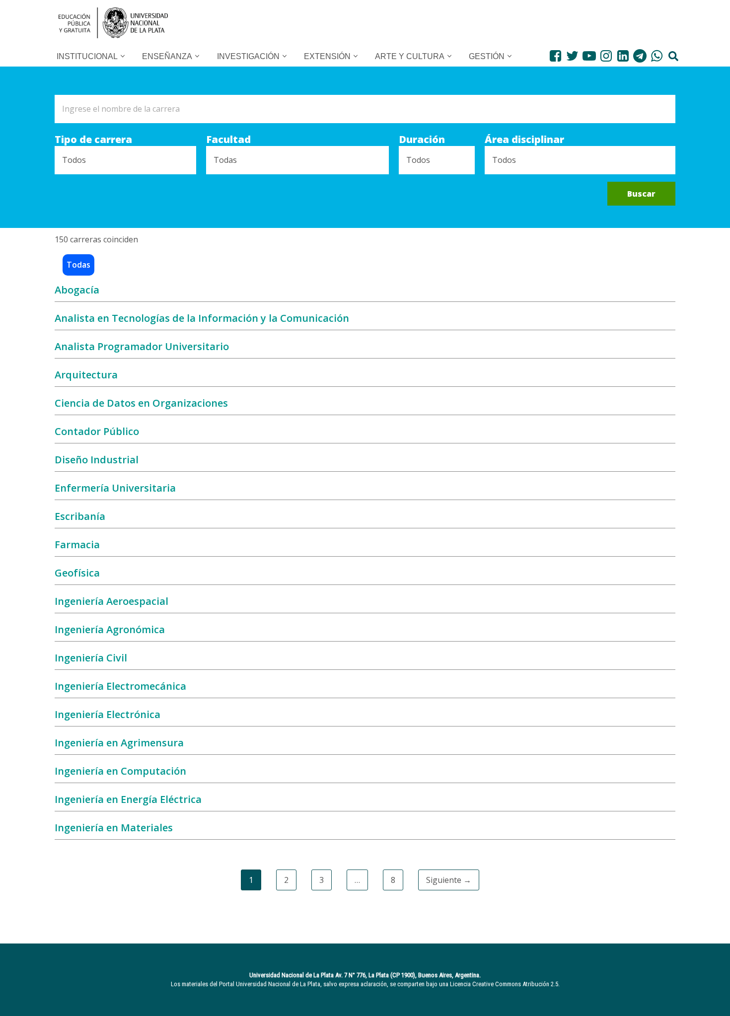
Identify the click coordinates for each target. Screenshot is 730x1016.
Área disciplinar (524, 139)
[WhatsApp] (656, 56)
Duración (422, 139)
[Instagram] (606, 56)
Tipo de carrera (93, 139)
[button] (122, 56)
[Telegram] (640, 56)
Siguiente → (448, 879)
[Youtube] (589, 56)
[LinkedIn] (623, 56)
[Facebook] (555, 56)
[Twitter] (572, 56)
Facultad (228, 139)
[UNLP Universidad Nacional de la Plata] (113, 22)
